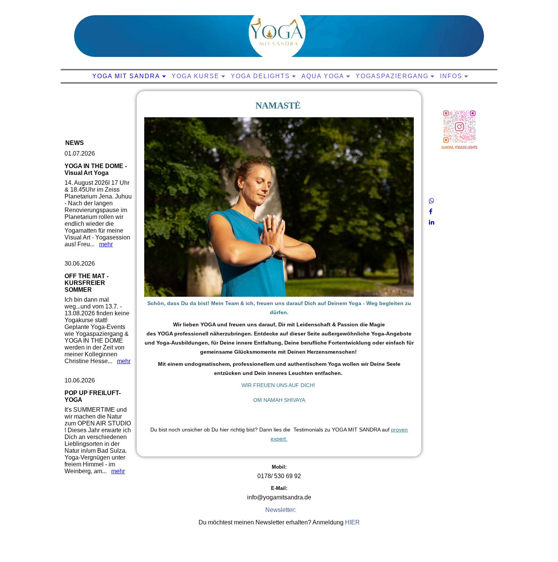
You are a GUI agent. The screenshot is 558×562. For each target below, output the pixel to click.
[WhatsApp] (431, 201)
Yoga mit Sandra (126, 76)
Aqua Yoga (322, 76)
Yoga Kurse (195, 76)
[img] (277, 32)
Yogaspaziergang (392, 76)
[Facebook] (430, 211)
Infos (451, 76)
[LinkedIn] (431, 222)
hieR (352, 522)
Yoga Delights (260, 76)
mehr (106, 244)
